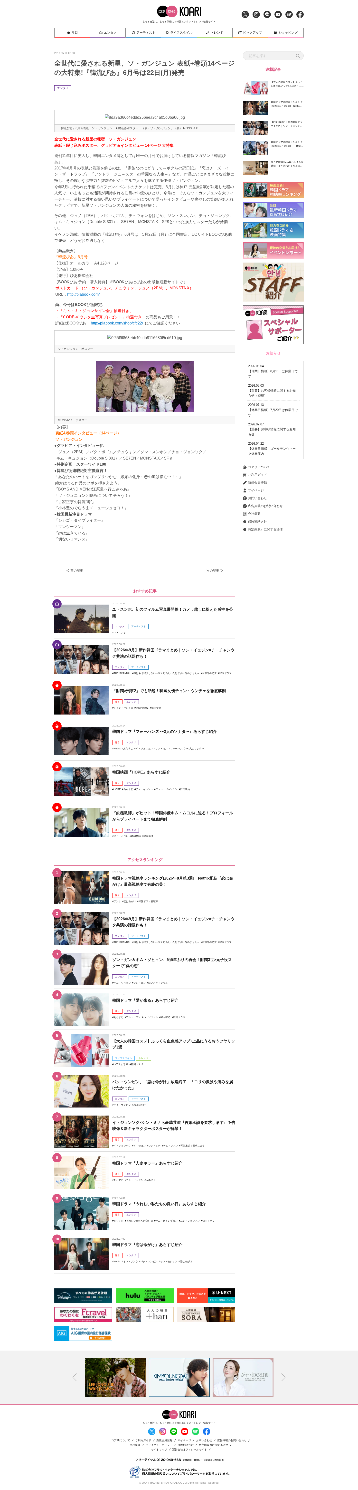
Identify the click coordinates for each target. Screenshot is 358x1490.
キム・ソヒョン (122, 982)
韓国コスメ (137, 1064)
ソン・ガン (161, 748)
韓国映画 (185, 789)
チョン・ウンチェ (123, 707)
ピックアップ (252, 32)
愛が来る (165, 1017)
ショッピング (288, 32)
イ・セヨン (139, 1145)
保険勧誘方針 (257, 521)
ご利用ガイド (257, 475)
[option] (115, 1377)
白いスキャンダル (158, 982)
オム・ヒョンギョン (167, 1220)
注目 (75, 32)
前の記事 (76, 570)
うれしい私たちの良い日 (139, 1220)
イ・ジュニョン (144, 748)
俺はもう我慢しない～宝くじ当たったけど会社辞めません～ (166, 673)
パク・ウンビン (122, 1105)
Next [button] (283, 1377)
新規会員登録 (257, 482)
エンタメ (110, 32)
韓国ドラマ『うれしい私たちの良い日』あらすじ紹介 (159, 1204)
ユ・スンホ (120, 632)
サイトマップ (159, 1449)
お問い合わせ (257, 498)
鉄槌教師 (136, 836)
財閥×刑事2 (142, 707)
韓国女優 (156, 707)
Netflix (117, 748)
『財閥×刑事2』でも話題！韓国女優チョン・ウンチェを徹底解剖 (169, 691)
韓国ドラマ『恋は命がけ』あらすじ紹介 (147, 1245)
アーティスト (145, 32)
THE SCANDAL (122, 673)
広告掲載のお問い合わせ (265, 506)
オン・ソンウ (130, 1261)
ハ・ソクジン (150, 1017)
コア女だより (121, 1064)
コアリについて (259, 467)
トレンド (217, 32)
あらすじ (128, 748)
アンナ (117, 901)
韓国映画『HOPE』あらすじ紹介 (141, 772)
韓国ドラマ (225, 673)
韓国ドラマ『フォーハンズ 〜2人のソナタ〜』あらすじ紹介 (164, 731)
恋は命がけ (130, 901)
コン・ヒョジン (134, 1180)
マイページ (256, 490)
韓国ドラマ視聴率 (148, 901)
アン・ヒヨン (133, 1017)
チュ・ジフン (170, 1145)
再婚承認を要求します (192, 1145)
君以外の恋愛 (209, 673)
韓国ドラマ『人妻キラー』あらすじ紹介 (147, 1163)
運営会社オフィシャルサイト (189, 1449)
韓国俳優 (148, 836)
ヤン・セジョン (168, 1261)
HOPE (117, 789)
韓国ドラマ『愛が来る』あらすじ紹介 (145, 1000)
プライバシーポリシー (159, 1445)
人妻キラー (152, 1180)
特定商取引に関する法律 (265, 529)
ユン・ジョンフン (190, 1220)
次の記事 (213, 570)
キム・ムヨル (121, 836)
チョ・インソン (144, 789)
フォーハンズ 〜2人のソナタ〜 (187, 748)
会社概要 (254, 514)
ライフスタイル (181, 32)
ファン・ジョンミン (167, 789)
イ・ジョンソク (122, 1145)
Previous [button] (74, 1377)
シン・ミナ (154, 1145)
